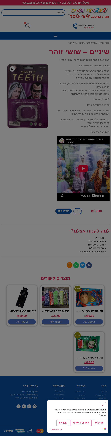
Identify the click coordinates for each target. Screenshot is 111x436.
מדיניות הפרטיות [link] (56, 429)
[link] (104, 429)
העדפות (63, 423)
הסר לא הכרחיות (81, 423)
